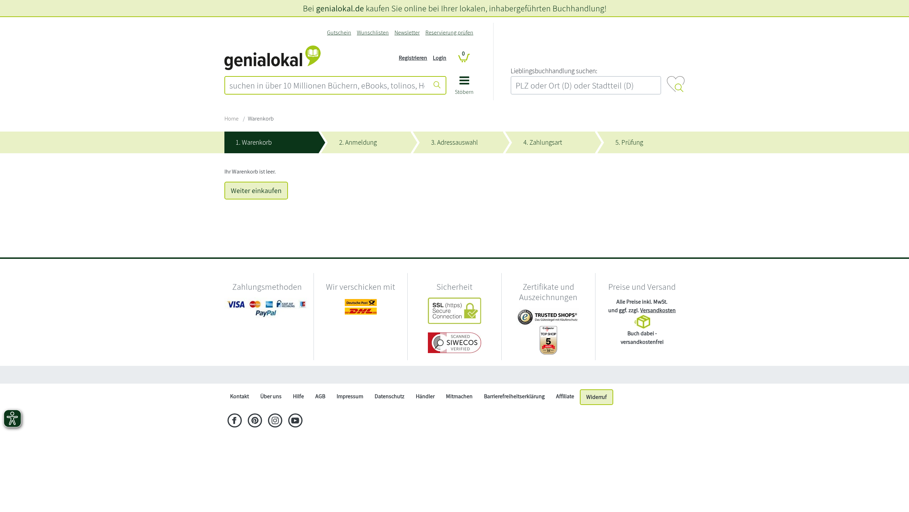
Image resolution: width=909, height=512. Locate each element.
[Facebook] (234, 421)
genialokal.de (340, 8)
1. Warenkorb (254, 142)
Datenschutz (389, 396)
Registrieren (413, 58)
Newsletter (407, 32)
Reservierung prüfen (449, 32)
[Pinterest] (255, 421)
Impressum (350, 396)
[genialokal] (272, 57)
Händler (425, 396)
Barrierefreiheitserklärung (514, 396)
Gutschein (339, 32)
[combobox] (327, 85)
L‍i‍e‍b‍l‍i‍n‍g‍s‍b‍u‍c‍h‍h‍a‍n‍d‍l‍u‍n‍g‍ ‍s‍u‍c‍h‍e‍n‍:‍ (554, 70)
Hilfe (298, 396)
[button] (464, 88)
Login (439, 58)
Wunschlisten (373, 32)
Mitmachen (459, 396)
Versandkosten (658, 310)
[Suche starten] (437, 85)
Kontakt (239, 396)
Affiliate (565, 396)
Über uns (271, 396)
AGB (320, 396)
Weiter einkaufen (256, 190)
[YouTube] (295, 421)
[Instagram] (275, 421)
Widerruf (596, 397)
